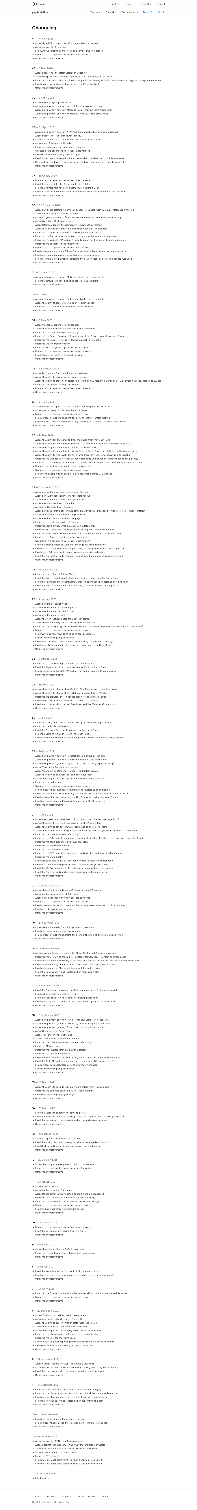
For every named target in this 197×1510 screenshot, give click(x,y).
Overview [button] (95, 12)
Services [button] (130, 4)
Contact (105, 1496)
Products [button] (115, 4)
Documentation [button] (130, 12)
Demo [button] (146, 12)
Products (37, 1496)
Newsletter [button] (145, 4)
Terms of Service (87, 1496)
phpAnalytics (40, 12)
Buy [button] (160, 12)
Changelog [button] (110, 12)
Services (51, 1496)
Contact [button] (161, 4)
